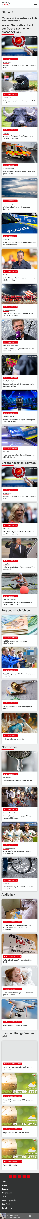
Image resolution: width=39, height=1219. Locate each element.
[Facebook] (14, 1176)
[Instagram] (19, 1176)
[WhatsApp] (10, 1176)
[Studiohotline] (28, 1176)
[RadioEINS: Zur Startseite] (17, 4)
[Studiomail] (24, 1176)
